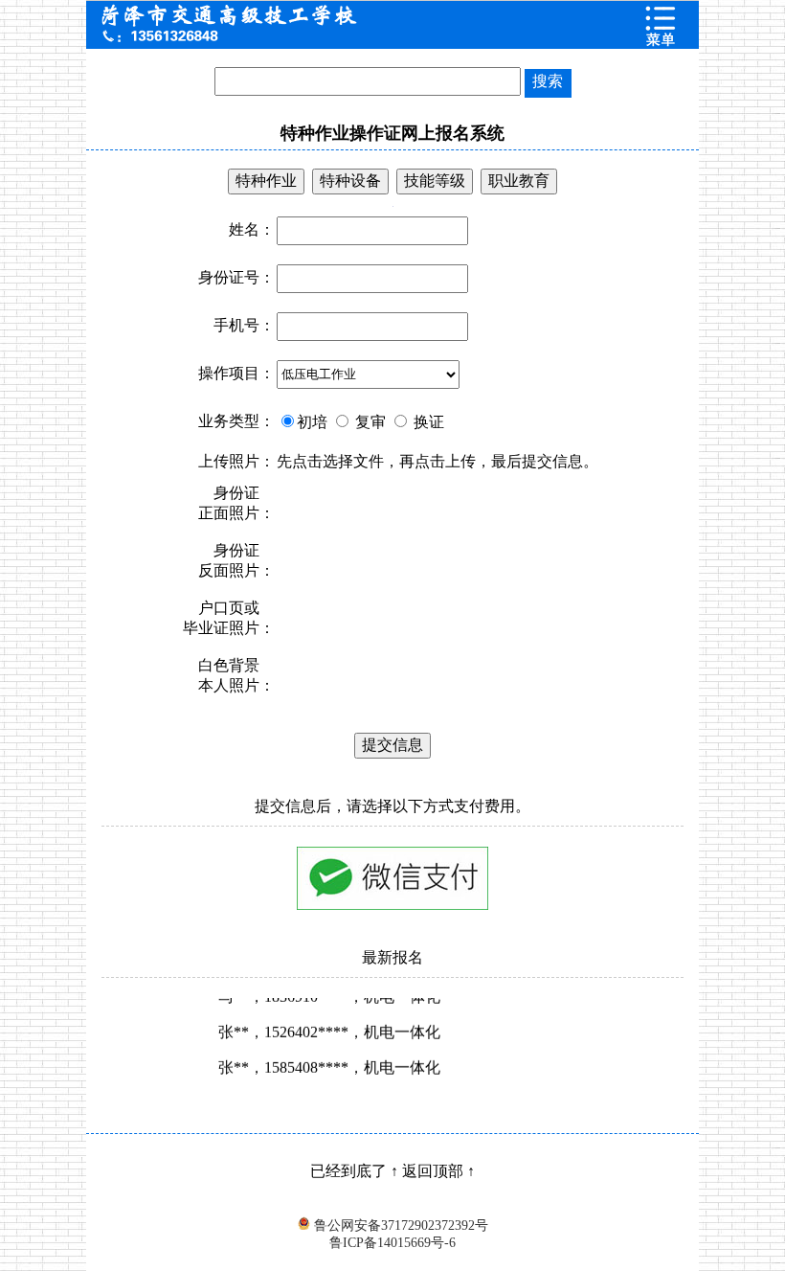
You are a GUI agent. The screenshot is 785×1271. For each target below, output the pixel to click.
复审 (368, 422)
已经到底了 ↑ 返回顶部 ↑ (392, 1171)
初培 (312, 422)
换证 (427, 422)
